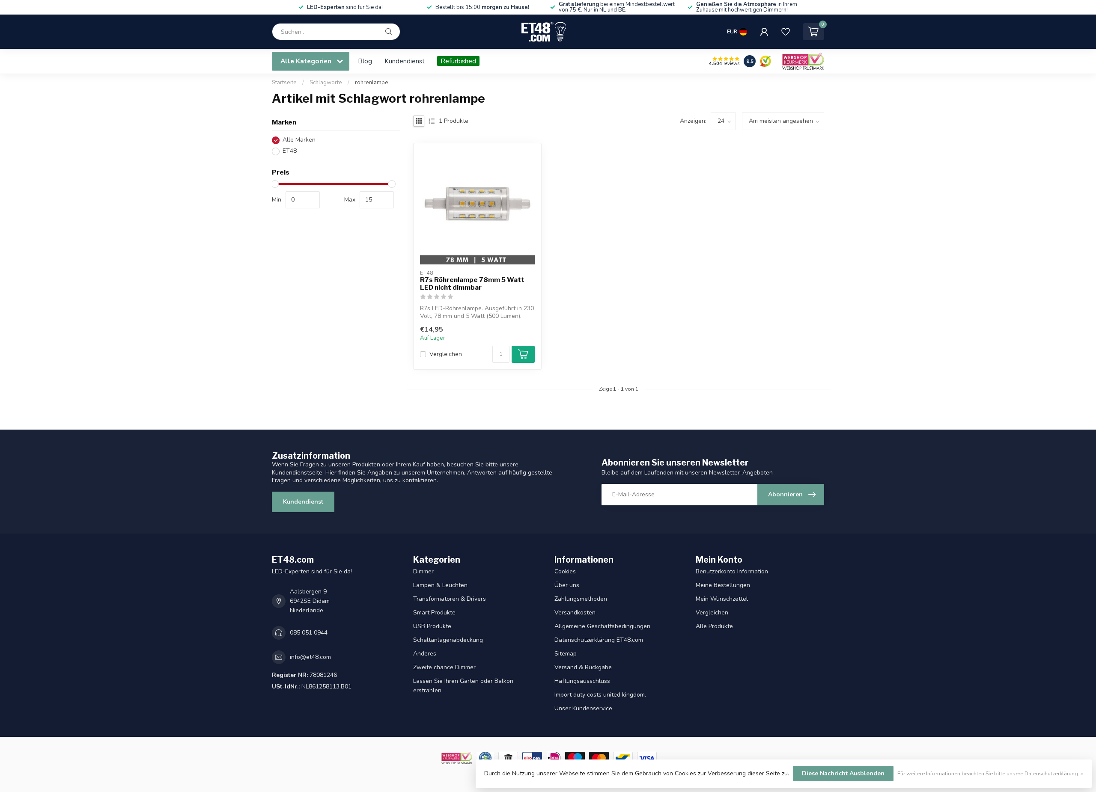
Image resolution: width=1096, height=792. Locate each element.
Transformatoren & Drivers (449, 599)
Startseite (284, 82)
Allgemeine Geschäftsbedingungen (602, 626)
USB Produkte (432, 626)
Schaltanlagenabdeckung (448, 640)
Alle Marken (299, 140)
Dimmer (423, 571)
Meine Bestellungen (723, 585)
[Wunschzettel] (785, 31)
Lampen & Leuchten (440, 585)
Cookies (565, 571)
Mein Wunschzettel (722, 599)
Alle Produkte (714, 626)
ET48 (290, 151)
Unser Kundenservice (583, 708)
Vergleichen (445, 354)
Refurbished (458, 60)
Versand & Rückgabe (583, 667)
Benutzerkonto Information (732, 571)
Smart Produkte (434, 612)
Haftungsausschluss (582, 681)
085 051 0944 (309, 633)
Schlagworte (326, 82)
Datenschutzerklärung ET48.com (598, 640)
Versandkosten (575, 612)
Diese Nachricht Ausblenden (843, 773)
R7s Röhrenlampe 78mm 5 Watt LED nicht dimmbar (472, 283)
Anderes (424, 654)
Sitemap (565, 654)
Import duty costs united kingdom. (600, 695)
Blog (365, 60)
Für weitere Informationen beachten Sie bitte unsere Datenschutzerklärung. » (990, 773)
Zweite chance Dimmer (444, 667)
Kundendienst (404, 60)
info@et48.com (310, 657)
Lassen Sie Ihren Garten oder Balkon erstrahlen (463, 685)
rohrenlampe (371, 82)
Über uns (566, 585)
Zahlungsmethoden (580, 599)
